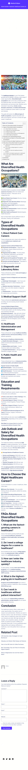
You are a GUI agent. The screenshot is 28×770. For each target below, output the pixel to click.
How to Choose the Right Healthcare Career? (14, 141)
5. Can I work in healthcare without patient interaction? (14, 155)
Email (3, 710)
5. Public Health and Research (11, 134)
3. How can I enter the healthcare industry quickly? (13, 151)
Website (3, 716)
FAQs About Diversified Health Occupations (13, 142)
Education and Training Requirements (12, 136)
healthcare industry (8, 95)
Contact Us (23, 6)
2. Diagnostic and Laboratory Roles (12, 130)
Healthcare (17, 6)
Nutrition (6, 6)
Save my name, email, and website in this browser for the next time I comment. (13, 723)
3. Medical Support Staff (10, 131)
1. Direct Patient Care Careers (11, 128)
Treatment (11, 6)
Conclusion (5, 157)
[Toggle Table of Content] (23, 123)
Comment (4, 688)
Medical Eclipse (15, 3)
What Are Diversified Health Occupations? (13, 125)
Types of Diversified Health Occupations (12, 127)
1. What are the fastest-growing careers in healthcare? (13, 145)
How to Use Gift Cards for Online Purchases (12, 644)
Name (3, 704)
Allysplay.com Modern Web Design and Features (13, 641)
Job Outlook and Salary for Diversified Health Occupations (14, 138)
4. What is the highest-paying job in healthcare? (15, 153)
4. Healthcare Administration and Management (14, 133)
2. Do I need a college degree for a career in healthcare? (14, 148)
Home (2, 6)
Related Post (6, 159)
